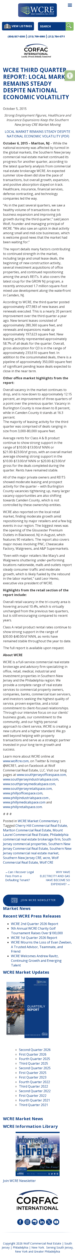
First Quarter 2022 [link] (32, 1095)
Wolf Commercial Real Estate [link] (31, 860)
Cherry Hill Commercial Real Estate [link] (41, 825)
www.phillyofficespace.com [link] (22, 793)
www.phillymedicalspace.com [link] (24, 802)
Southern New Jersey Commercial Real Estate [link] (36, 846)
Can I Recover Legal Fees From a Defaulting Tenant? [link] (19, 876)
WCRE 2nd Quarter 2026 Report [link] (34, 924)
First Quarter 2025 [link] (32, 1072)
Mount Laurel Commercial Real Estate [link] (33, 832)
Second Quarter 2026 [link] (35, 1050)
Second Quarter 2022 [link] (35, 1091)
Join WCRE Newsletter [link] (38, 900)
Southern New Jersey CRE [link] (22, 858)
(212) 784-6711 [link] (56, 36)
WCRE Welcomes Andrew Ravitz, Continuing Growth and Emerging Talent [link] (36, 960)
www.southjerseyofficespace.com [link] (41, 774)
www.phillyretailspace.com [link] (22, 807)
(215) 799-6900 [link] (36, 36)
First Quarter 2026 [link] (32, 1054)
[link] (70, 75)
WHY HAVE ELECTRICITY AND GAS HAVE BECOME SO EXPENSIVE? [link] (55, 878)
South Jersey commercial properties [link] (37, 841)
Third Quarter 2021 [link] (33, 1105)
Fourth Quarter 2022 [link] (34, 1082)
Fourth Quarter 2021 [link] (34, 1100)
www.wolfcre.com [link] (16, 761)
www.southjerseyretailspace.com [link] (27, 788)
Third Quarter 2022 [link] (33, 1086)
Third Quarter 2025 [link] (33, 1063)
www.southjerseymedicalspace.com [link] (29, 784)
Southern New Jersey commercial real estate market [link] (37, 850)
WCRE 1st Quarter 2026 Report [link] (34, 937)
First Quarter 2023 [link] (32, 1077)
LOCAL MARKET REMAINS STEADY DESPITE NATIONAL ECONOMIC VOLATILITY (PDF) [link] (37, 133)
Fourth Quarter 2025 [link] (34, 1059)
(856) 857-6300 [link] (16, 36)
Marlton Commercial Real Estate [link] (27, 830)
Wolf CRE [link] (46, 862)
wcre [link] (46, 858)
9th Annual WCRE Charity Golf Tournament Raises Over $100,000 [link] (37, 930)
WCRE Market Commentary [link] (38, 821)
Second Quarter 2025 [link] (35, 1068)
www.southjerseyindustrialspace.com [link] (30, 779)
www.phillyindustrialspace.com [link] (25, 798)
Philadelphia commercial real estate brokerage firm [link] (35, 836)
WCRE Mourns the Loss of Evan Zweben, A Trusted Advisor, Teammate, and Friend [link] (41, 947)
